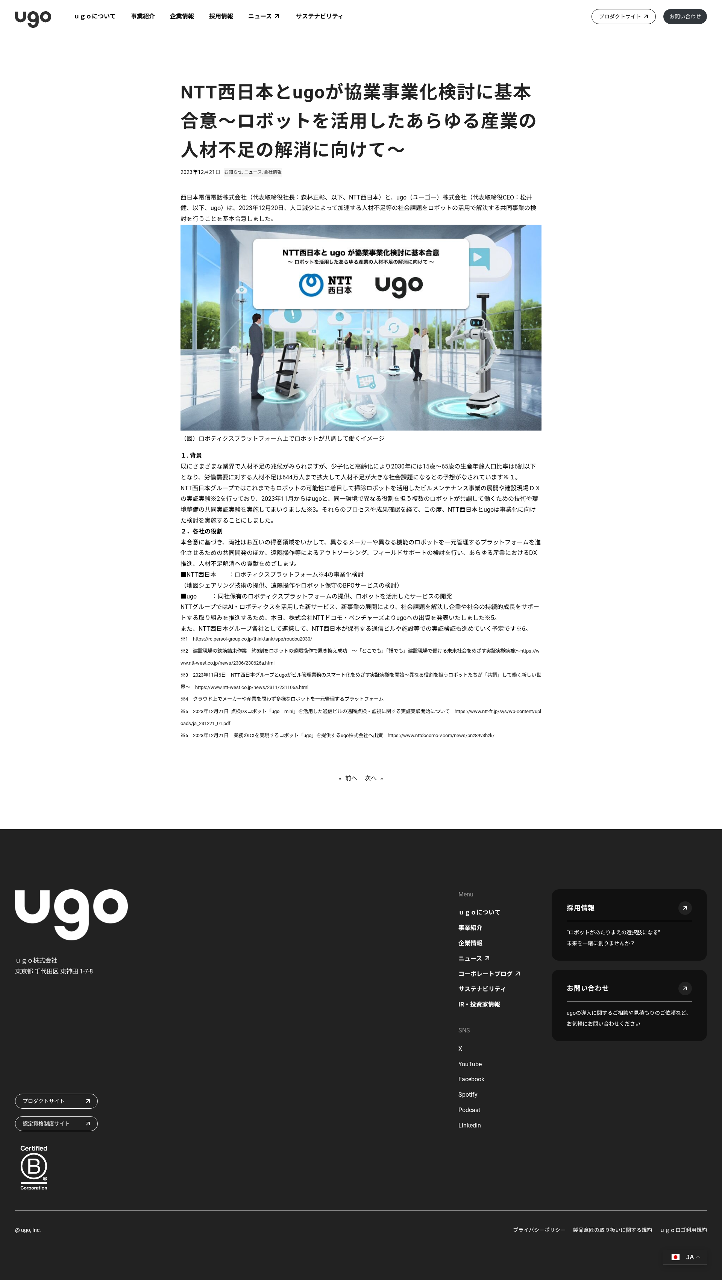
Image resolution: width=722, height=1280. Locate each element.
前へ (351, 778)
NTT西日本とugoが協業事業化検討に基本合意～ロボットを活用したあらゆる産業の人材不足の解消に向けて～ (358, 121)
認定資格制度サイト (46, 1124)
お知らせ (233, 172)
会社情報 (273, 172)
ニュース (253, 172)
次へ (371, 778)
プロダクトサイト (620, 17)
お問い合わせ (685, 17)
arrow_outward (685, 908)
